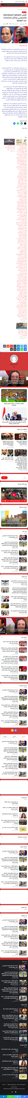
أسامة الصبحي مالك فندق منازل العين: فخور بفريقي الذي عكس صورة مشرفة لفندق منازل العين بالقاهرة (18, 605)
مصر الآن (19, 9)
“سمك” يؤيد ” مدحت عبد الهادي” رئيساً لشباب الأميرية (7, 458)
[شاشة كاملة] (3, 501)
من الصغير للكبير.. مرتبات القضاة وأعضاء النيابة (11, 802)
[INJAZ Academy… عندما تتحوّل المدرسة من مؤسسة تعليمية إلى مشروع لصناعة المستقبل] (23, 552)
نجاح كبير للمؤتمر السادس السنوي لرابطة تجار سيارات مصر (10, 147)
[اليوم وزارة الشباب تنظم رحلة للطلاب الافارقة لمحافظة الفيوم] (21, 436)
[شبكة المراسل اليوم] (19, 1)
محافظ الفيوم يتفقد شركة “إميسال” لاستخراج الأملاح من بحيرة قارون (10, 1032)
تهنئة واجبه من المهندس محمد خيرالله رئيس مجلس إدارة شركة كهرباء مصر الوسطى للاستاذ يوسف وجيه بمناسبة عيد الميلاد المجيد (9, 669)
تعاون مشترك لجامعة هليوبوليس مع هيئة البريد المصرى (19, 611)
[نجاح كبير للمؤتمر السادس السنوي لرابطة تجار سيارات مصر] (9, 142)
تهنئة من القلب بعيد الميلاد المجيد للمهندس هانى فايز (10, 642)
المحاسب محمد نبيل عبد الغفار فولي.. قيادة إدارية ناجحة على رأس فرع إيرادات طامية (18, 582)
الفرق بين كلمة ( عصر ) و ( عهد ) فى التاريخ (10, 828)
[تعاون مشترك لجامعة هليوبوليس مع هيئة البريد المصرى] (5, 612)
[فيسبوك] (25, 346)
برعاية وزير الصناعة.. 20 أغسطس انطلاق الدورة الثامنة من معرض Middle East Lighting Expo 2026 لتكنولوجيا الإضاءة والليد (9, 544)
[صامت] (5, 501)
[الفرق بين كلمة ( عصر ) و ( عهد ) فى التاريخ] (23, 829)
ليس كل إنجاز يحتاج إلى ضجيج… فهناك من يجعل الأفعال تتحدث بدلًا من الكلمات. (19, 598)
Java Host (11, 1088)
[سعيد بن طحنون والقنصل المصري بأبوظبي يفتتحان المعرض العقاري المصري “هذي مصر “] (7, 436)
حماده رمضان (22, 23)
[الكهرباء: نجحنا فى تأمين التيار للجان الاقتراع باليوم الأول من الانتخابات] (23, 1039)
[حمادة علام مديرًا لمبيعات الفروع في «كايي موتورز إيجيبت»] (23, 537)
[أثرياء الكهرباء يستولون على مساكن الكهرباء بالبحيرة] (23, 809)
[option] (14, 378)
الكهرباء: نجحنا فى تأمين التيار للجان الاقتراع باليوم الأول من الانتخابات (10, 1038)
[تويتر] (21, 346)
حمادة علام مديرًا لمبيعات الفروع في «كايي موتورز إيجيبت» (10, 536)
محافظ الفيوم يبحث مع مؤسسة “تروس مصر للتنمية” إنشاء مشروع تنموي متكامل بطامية (11, 1025)
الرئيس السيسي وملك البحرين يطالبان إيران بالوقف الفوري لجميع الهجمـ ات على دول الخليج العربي (22, 332)
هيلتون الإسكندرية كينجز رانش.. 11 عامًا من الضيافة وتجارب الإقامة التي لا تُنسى (9, 568)
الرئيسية (24, 9)
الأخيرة (23, 736)
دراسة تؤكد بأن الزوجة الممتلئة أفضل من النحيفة (10, 814)
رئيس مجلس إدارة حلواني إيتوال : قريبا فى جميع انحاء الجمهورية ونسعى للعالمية (9, 821)
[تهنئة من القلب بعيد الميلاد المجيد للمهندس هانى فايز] (23, 643)
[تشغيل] (25, 501)
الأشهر (14, 736)
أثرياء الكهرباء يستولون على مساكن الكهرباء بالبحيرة (10, 808)
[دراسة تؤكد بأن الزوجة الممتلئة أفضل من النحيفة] (23, 816)
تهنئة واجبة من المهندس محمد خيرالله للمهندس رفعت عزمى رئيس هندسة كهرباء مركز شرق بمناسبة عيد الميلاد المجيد (9, 650)
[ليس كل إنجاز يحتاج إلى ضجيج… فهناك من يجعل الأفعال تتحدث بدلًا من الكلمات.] (5, 599)
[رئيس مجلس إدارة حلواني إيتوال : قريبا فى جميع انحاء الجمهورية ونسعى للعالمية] (23, 822)
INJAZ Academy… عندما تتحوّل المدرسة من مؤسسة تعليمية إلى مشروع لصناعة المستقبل (14, 524)
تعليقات (5, 736)
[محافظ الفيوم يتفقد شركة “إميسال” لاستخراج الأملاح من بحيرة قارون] (23, 1033)
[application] (14, 495)
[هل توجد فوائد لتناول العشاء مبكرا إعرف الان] (23, 1011)
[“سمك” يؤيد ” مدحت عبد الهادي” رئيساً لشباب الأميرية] (7, 452)
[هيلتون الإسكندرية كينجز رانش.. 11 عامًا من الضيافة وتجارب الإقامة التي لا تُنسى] (23, 568)
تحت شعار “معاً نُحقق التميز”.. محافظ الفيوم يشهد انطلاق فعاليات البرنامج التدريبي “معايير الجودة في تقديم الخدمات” (10, 1017)
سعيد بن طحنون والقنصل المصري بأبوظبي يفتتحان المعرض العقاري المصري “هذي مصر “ (8, 443)
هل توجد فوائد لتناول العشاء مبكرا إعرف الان (10, 1009)
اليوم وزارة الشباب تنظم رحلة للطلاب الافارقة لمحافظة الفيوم (22, 442)
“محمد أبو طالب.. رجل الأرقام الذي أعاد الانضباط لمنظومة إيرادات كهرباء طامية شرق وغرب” (9, 677)
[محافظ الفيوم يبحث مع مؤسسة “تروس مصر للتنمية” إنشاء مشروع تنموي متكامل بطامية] (23, 1026)
